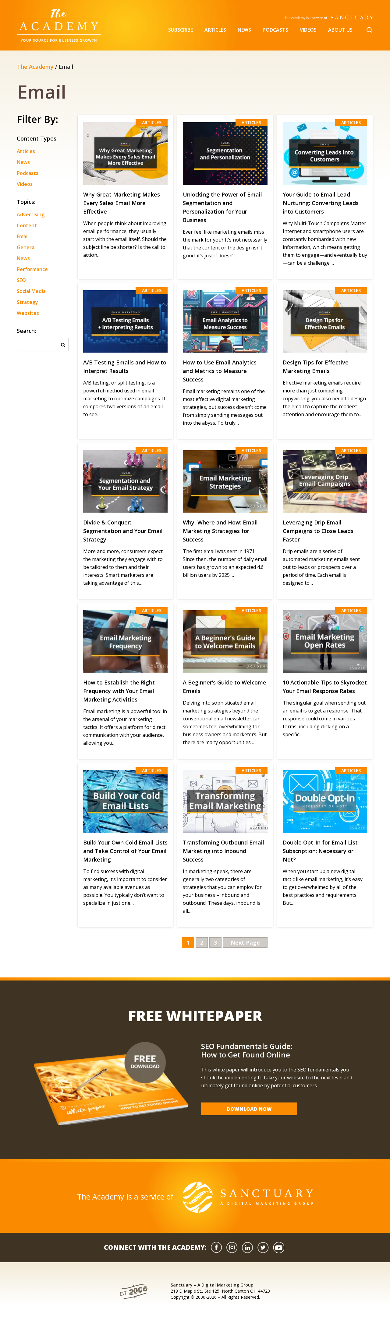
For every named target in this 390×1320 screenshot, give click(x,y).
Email (23, 236)
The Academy (35, 66)
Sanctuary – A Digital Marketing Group (212, 1285)
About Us (340, 29)
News (244, 29)
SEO (21, 280)
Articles (215, 29)
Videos (308, 29)
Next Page (245, 942)
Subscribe (180, 29)
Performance (32, 269)
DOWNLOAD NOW (249, 1109)
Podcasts (275, 29)
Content (27, 225)
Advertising (30, 214)
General (26, 247)
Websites (28, 313)
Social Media (31, 291)
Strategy (27, 302)
